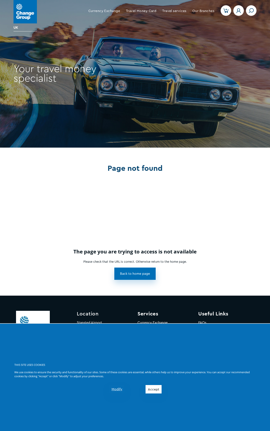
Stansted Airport (89, 322)
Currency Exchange (153, 322)
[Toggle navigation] (251, 10)
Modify (117, 389)
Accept (153, 389)
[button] (104, 11)
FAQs (202, 322)
